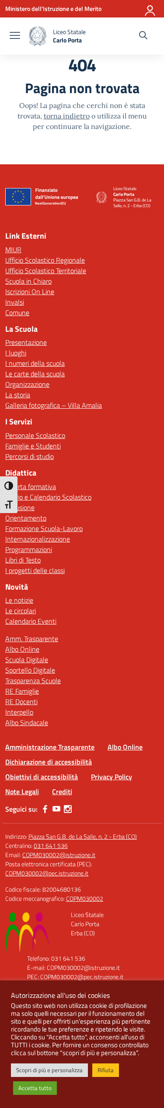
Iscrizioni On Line (29, 291)
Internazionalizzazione (37, 539)
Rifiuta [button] (106, 1070)
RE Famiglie (22, 691)
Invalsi (14, 302)
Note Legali (22, 791)
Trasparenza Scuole (33, 680)
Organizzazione (27, 384)
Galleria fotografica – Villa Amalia (53, 405)
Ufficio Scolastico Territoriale (45, 270)
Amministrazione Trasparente (49, 747)
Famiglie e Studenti (33, 446)
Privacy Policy (111, 776)
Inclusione (20, 507)
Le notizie (19, 600)
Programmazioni (28, 549)
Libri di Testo (23, 560)
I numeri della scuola (35, 363)
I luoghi (15, 352)
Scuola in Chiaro (28, 281)
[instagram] (68, 809)
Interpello (19, 712)
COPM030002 (84, 898)
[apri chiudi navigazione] (15, 36)
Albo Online (22, 649)
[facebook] (45, 809)
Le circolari (20, 610)
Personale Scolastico (35, 435)
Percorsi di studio (29, 456)
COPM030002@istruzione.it (58, 854)
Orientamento (25, 518)
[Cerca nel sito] (143, 36)
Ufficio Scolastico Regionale (45, 260)
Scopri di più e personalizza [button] (49, 1070)
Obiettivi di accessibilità (41, 776)
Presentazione (26, 342)
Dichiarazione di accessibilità (48, 762)
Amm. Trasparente (31, 638)
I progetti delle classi (35, 570)
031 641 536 (51, 845)
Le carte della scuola (35, 373)
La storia (17, 394)
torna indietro (67, 115)
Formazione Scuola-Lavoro (44, 528)
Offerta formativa (30, 486)
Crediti (62, 791)
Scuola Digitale (26, 659)
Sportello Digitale (30, 670)
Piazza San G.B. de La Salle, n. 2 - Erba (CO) (82, 836)
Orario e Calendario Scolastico (48, 497)
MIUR (13, 249)
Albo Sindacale (26, 722)
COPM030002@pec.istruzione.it (46, 873)
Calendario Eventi (30, 621)
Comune (17, 312)
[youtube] (56, 809)
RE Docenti (21, 701)
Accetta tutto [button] (35, 1088)
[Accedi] (150, 8)
